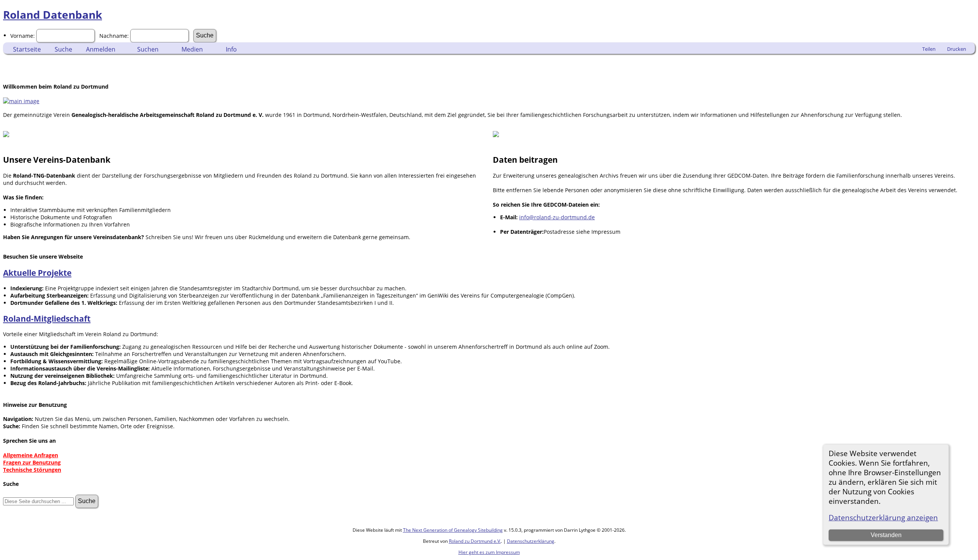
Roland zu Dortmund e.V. (475, 541)
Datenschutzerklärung (530, 541)
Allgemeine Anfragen (30, 455)
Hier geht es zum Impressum (489, 552)
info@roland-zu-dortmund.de (557, 217)
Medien (192, 49)
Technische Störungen (32, 469)
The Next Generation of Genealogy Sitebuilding (453, 530)
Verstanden (886, 535)
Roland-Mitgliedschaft (47, 318)
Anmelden (100, 49)
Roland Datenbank (52, 14)
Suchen (148, 49)
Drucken (956, 48)
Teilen (929, 48)
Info (231, 49)
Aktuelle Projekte (37, 272)
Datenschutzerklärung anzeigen (883, 517)
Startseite (27, 49)
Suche (63, 49)
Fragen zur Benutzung (32, 462)
